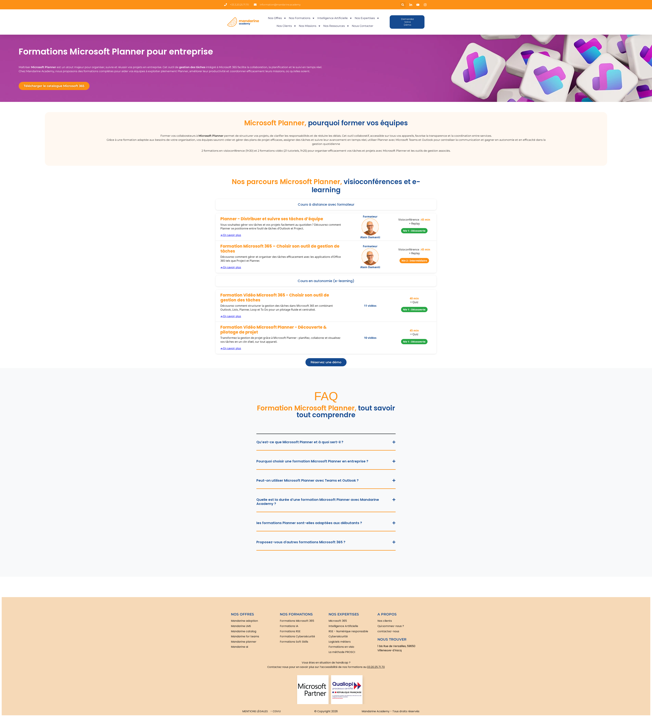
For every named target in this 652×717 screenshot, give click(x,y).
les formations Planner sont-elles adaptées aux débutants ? (309, 523)
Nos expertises (365, 18)
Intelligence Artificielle (332, 18)
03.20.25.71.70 (376, 667)
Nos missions (307, 26)
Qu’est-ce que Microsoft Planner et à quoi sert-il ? (299, 442)
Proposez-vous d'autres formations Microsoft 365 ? (300, 542)
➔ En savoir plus (230, 235)
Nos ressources (334, 26)
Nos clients (284, 26)
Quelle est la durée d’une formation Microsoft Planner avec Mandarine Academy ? (317, 501)
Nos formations (299, 18)
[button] (402, 4)
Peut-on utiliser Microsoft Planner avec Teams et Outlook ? (307, 480)
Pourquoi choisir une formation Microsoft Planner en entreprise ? (312, 461)
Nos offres (275, 18)
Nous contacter (362, 26)
